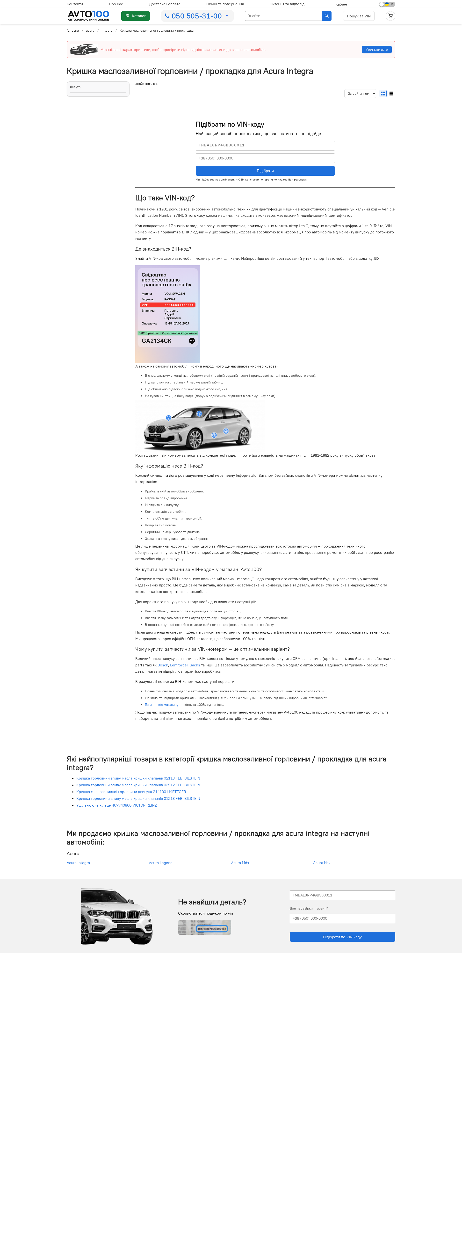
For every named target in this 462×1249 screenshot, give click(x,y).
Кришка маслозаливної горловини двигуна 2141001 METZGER (131, 791)
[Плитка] (383, 93)
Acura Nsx (322, 862)
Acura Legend (161, 862)
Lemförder (179, 664)
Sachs (195, 664)
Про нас (116, 3)
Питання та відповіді (287, 3)
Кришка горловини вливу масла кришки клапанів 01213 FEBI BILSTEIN (138, 798)
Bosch (163, 664)
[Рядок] (391, 93)
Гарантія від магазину (161, 704)
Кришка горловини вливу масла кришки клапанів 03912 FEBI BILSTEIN (138, 784)
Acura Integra (78, 862)
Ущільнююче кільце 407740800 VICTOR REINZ (116, 805)
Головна (73, 30)
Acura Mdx (240, 862)
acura (90, 30)
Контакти (75, 3)
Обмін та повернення (225, 3)
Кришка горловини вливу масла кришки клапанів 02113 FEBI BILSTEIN (138, 778)
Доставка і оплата (164, 3)
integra (106, 30)
